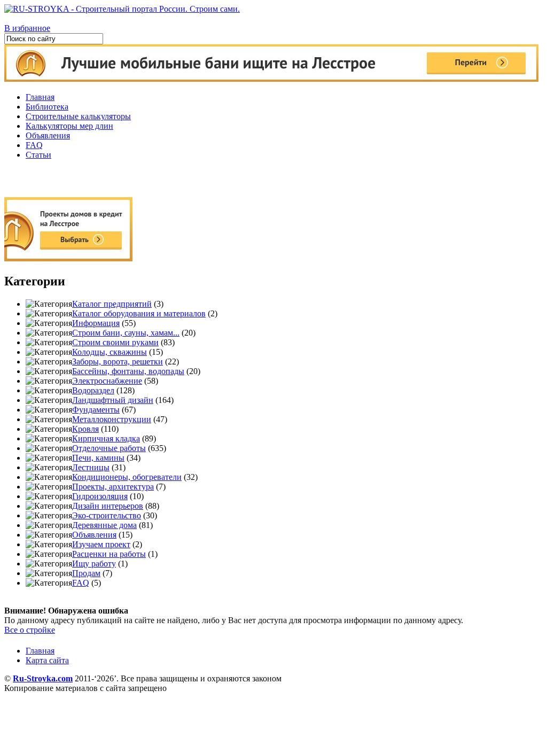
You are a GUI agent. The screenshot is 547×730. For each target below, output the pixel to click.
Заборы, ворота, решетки (117, 361)
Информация (96, 323)
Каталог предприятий (112, 303)
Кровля (85, 428)
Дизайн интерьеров (107, 505)
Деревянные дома (104, 525)
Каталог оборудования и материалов (139, 313)
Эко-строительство (106, 515)
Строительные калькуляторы (78, 116)
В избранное (27, 28)
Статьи (38, 154)
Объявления (48, 135)
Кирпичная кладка (106, 438)
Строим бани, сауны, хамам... (125, 332)
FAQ (34, 145)
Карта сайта (47, 660)
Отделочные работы (109, 448)
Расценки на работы (109, 553)
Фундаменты (96, 409)
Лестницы (91, 467)
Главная (40, 97)
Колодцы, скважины (109, 351)
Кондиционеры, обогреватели (127, 477)
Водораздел (93, 390)
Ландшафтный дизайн (112, 400)
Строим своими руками (115, 342)
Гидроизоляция (100, 496)
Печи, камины (98, 457)
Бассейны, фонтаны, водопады (128, 371)
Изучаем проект (101, 544)
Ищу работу (94, 563)
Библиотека (47, 106)
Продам (86, 573)
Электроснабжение (107, 380)
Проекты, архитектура (113, 486)
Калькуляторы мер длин (69, 125)
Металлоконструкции (111, 419)
